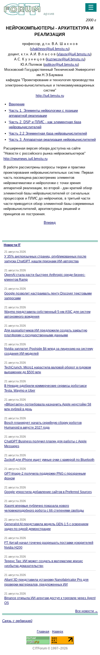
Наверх (57, 631)
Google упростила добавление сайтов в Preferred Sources (48, 492)
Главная (43, 631)
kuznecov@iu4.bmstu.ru (65, 59)
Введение (17, 104)
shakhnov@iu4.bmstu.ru (50, 49)
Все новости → (86, 611)
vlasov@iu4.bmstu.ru (74, 54)
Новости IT (12, 245)
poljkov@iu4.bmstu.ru (61, 65)
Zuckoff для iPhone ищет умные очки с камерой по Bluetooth (49, 460)
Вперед (50, 223)
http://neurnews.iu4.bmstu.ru (25, 159)
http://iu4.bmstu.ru (50, 96)
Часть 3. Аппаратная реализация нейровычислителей (52, 140)
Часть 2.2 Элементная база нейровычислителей (48, 133)
